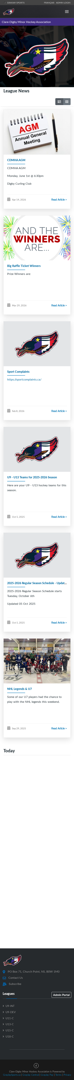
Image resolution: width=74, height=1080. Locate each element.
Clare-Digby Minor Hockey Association (26, 22)
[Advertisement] (37, 805)
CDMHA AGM (16, 160)
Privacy (67, 1074)
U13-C (10, 1024)
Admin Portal (61, 995)
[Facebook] (36, 1065)
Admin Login (63, 2)
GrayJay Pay (47, 1074)
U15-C (10, 1030)
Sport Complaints (18, 371)
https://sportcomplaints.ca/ (24, 379)
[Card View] (59, 101)
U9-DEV (11, 1012)
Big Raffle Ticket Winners (24, 266)
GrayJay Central (30, 1074)
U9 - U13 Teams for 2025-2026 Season (32, 477)
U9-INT (10, 1006)
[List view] (67, 101)
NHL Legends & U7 (19, 689)
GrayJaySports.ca (11, 1074)
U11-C (10, 1018)
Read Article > (59, 199)
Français (50, 2)
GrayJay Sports (15, 2)
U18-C (10, 1036)
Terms (58, 1074)
